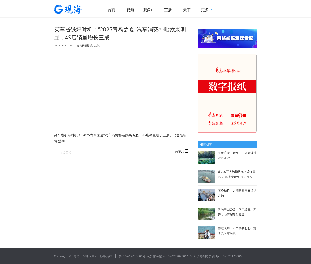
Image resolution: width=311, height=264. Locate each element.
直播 (168, 9)
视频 (130, 9)
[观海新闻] (74, 9)
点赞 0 (67, 152)
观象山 (149, 9)
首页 (111, 9)
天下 (187, 9)
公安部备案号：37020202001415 (169, 256)
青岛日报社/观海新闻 (88, 45)
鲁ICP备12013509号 (132, 256)
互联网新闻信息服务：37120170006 (217, 256)
